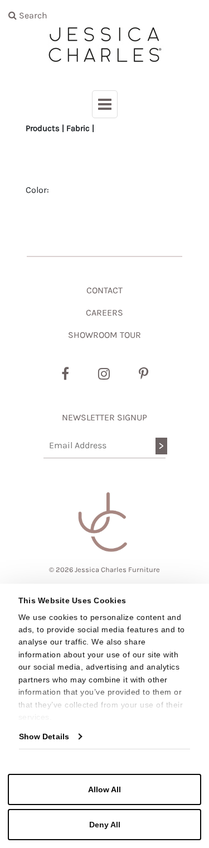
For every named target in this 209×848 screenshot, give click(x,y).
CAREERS (104, 312)
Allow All (104, 789)
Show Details (44, 736)
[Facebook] (65, 374)
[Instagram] (104, 374)
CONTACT (104, 290)
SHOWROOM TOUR (104, 334)
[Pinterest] (143, 374)
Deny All (104, 824)
